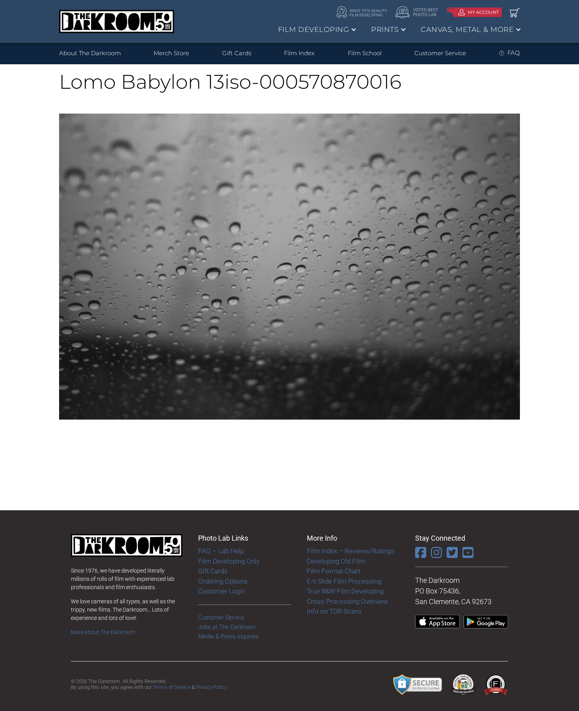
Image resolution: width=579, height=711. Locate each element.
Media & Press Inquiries (228, 636)
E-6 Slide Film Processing (344, 581)
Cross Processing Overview (347, 601)
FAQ (513, 52)
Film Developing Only (229, 561)
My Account (483, 12)
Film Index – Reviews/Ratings (350, 551)
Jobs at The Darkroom (227, 627)
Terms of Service (172, 687)
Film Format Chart (333, 571)
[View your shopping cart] (515, 12)
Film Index (299, 53)
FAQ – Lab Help (221, 551)
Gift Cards (236, 53)
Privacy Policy (211, 687)
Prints (385, 29)
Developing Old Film (336, 561)
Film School (365, 53)
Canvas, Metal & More (467, 29)
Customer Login (221, 591)
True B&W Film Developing (345, 591)
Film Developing (313, 29)
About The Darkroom (90, 53)
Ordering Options (223, 581)
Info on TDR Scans (334, 611)
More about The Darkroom (103, 632)
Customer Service (440, 53)
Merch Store (171, 53)
